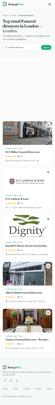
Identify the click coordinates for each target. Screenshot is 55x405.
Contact (26, 388)
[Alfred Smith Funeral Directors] (27, 283)
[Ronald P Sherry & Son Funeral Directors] (27, 236)
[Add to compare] (48, 125)
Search (46, 47)
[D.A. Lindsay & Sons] (27, 190)
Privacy (38, 388)
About (5, 388)
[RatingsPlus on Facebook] (5, 380)
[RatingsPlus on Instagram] (11, 380)
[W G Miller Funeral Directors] (27, 143)
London (13, 15)
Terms (49, 388)
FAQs (15, 388)
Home (5, 15)
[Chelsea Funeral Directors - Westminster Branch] (27, 330)
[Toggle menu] (49, 4)
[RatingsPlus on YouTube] (16, 380)
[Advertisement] (27, 89)
